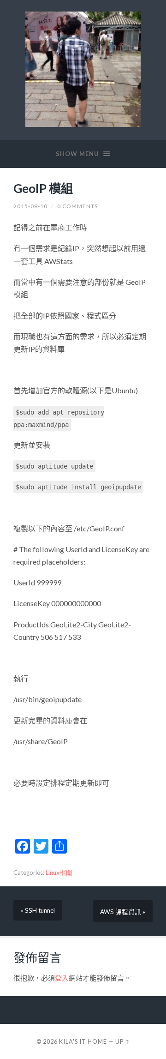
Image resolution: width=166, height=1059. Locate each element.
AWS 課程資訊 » (122, 911)
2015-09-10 (30, 206)
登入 (62, 978)
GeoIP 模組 (43, 188)
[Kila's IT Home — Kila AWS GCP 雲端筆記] (83, 69)
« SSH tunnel (38, 910)
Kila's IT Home (83, 1041)
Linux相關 (59, 872)
